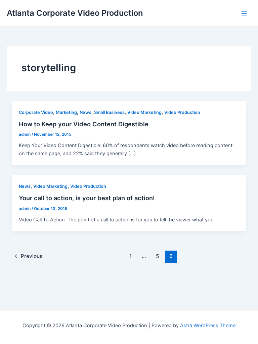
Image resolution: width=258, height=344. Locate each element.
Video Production (182, 112)
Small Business (109, 112)
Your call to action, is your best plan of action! (87, 198)
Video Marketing (144, 112)
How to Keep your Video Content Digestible (83, 124)
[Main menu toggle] (244, 13)
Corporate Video (36, 112)
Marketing (66, 112)
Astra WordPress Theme (207, 325)
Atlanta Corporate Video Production (75, 13)
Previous (28, 256)
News (85, 112)
